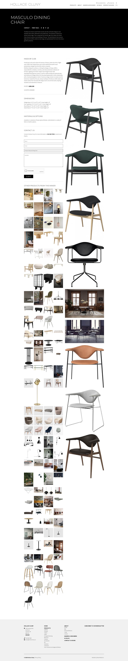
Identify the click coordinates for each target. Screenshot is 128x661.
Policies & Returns (68, 630)
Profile (65, 627)
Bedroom (46, 637)
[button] (116, 5)
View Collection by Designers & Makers (52, 647)
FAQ (65, 629)
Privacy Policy (38, 657)
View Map (27, 634)
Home (46, 626)
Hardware (46, 644)
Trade (65, 632)
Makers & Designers (89, 5)
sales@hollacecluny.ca (31, 639)
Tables (45, 632)
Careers (66, 633)
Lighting (46, 629)
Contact (27, 28)
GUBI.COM (31, 86)
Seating (46, 631)
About (80, 5)
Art (44, 642)
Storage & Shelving (48, 636)
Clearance (46, 645)
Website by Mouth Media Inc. (98, 657)
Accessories (46, 640)
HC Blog (99, 5)
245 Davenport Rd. (102, 3)
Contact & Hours (108, 5)
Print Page (35, 28)
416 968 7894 (111, 3)
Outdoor (46, 639)
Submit (28, 176)
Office (45, 634)
